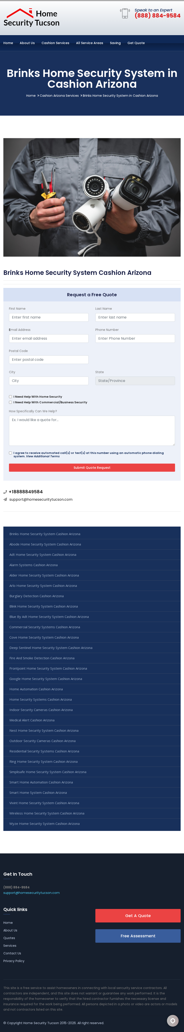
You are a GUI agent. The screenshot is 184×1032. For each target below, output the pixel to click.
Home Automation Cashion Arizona (36, 689)
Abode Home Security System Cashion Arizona (45, 544)
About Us (27, 43)
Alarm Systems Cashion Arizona (33, 565)
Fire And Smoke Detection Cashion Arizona (41, 658)
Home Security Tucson (41, 1023)
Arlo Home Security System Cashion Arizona (43, 585)
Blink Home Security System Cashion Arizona (43, 606)
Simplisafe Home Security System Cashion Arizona (47, 772)
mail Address (20, 330)
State (99, 372)
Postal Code (18, 351)
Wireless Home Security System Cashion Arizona (46, 813)
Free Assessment (138, 936)
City (12, 372)
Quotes (9, 938)
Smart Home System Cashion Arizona (38, 792)
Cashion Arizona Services (59, 95)
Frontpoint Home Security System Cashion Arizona (48, 668)
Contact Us (12, 953)
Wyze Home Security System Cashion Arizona (44, 823)
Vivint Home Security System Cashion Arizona (44, 803)
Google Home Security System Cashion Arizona (45, 678)
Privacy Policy (13, 961)
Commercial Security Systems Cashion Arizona (44, 627)
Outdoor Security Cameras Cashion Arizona (42, 740)
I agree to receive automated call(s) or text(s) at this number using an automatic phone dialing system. (88, 454)
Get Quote (136, 43)
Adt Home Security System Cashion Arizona (42, 554)
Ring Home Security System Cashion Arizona (43, 761)
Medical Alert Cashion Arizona (32, 720)
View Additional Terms (43, 456)
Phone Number (107, 330)
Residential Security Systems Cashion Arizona (44, 751)
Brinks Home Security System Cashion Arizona (44, 534)
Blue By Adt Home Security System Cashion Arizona (49, 616)
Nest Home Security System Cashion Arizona (44, 730)
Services (9, 945)
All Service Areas (89, 43)
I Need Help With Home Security (37, 396)
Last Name (103, 308)
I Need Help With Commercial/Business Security (50, 402)
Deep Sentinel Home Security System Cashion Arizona (50, 647)
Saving (115, 43)
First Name (17, 308)
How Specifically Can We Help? (33, 411)
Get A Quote (138, 915)
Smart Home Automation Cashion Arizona (41, 782)
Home (8, 43)
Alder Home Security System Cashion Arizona (44, 575)
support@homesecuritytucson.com (40, 499)
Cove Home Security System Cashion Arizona (44, 637)
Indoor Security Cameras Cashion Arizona (41, 709)
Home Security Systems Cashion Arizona (40, 699)
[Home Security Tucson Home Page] (31, 17)
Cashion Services (55, 43)
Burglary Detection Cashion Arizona (36, 596)
